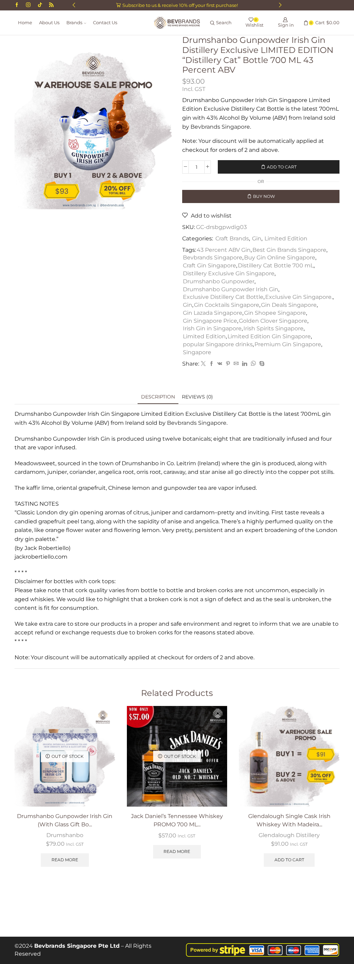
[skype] (261, 364)
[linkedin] (244, 364)
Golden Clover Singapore (273, 321)
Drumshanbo (64, 835)
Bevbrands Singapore (220, 126)
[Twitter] (203, 364)
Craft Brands (232, 238)
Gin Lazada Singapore (212, 313)
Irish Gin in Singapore (212, 328)
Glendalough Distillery (289, 835)
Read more (65, 859)
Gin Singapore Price (210, 321)
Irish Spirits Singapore (273, 328)
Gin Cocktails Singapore (226, 305)
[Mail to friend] (236, 364)
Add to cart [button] (289, 859)
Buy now (264, 196)
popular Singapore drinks (218, 344)
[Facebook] (17, 5)
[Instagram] (28, 5)
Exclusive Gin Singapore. (299, 297)
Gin (256, 238)
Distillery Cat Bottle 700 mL (276, 265)
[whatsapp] (253, 364)
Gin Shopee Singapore (275, 313)
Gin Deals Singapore (289, 305)
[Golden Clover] (51, 5)
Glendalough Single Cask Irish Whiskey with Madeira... (289, 820)
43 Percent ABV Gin (224, 250)
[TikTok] (40, 5)
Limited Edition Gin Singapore (269, 336)
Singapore (197, 352)
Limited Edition (285, 238)
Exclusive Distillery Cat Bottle (223, 297)
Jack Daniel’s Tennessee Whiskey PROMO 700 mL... (177, 820)
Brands (74, 22)
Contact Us (105, 22)
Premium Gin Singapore (287, 344)
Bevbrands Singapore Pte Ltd (77, 946)
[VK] (220, 364)
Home (25, 22)
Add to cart (282, 166)
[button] (74, 5)
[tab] (158, 397)
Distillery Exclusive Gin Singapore (228, 273)
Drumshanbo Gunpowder (218, 281)
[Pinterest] (228, 364)
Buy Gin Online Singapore (279, 257)
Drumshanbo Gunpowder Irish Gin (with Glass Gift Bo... (64, 820)
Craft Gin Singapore (209, 265)
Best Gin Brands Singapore (289, 250)
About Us (49, 22)
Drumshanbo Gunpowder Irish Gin (230, 289)
